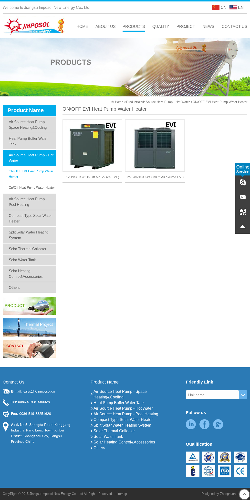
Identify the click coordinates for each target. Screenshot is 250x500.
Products (132, 102)
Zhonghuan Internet (233, 494)
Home (119, 102)
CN (224, 7)
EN (241, 7)
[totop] (244, 494)
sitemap (121, 494)
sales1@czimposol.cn (39, 391)
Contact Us (13, 382)
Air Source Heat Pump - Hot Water (165, 102)
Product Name (105, 382)
